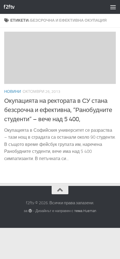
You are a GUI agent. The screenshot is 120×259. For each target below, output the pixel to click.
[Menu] (113, 7)
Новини (12, 91)
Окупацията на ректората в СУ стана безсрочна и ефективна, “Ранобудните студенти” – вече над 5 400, (58, 110)
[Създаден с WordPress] (30, 211)
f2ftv (9, 7)
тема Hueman (85, 211)
